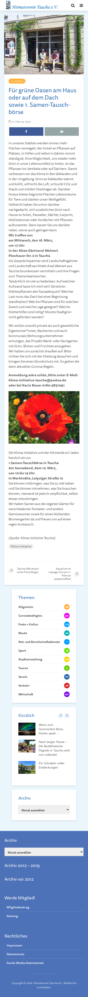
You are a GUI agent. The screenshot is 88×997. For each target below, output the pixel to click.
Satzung (12, 916)
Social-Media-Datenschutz (25, 963)
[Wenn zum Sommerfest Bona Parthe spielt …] (26, 729)
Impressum (14, 945)
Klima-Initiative (21, 546)
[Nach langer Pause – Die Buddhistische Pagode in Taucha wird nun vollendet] (26, 746)
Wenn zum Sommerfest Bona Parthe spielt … (51, 729)
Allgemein (17, 81)
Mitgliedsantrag (18, 907)
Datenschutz (15, 954)
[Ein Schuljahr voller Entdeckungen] (26, 767)
